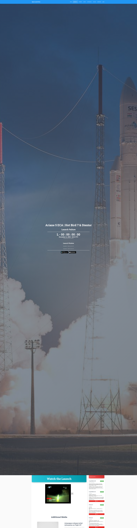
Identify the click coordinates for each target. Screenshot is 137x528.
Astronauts (89, 1)
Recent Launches (92, 476)
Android (99, 1)
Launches (75, 1)
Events (84, 1)
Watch (97, 527)
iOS (103, 1)
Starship (80, 1)
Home (71, 1)
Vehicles (94, 1)
